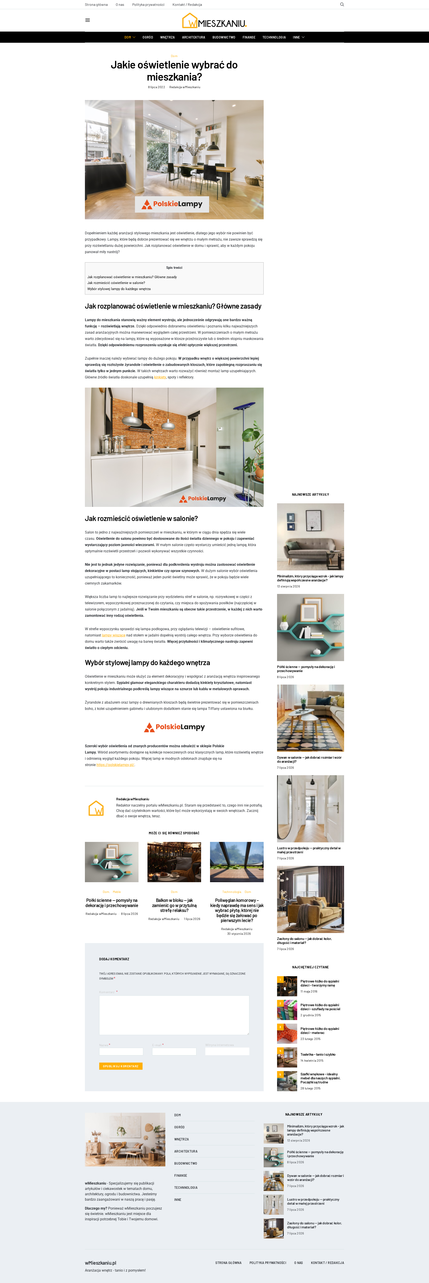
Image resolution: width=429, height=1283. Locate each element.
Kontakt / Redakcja (187, 4)
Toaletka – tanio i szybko (318, 1054)
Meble (117, 892)
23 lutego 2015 (310, 1039)
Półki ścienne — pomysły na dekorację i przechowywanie (111, 902)
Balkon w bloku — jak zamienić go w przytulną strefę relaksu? (174, 905)
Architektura (193, 37)
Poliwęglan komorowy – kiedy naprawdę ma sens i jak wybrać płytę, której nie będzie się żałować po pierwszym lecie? (236, 910)
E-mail (157, 1045)
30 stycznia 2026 (239, 933)
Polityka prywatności (148, 4)
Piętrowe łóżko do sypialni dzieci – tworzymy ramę (320, 983)
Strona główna (96, 4)
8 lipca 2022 (156, 87)
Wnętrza (167, 37)
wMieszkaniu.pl (100, 1262)
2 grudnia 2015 (311, 1015)
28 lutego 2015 (310, 1088)
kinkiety (160, 377)
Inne (296, 37)
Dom (127, 37)
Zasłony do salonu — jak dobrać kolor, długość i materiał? (304, 940)
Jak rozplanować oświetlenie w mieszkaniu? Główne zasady (132, 277)
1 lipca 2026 (192, 919)
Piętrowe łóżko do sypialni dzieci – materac (320, 1030)
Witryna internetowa (219, 1045)
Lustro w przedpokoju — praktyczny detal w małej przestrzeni (309, 850)
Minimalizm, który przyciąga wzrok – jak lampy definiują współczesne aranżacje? (310, 578)
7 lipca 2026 (285, 767)
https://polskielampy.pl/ (115, 765)
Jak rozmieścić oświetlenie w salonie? (116, 283)
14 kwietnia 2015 (312, 1060)
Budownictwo (224, 37)
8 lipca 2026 (129, 914)
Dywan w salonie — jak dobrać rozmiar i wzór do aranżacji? (309, 759)
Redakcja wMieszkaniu (185, 87)
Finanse (249, 37)
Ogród (148, 37)
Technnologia (274, 37)
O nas (120, 4)
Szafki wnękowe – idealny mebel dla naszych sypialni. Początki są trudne (320, 1078)
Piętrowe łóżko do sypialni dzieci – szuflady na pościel (320, 1007)
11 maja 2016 (309, 991)
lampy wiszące (113, 635)
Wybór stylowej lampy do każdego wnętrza (119, 289)
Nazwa (104, 1045)
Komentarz (107, 992)
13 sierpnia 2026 (288, 586)
